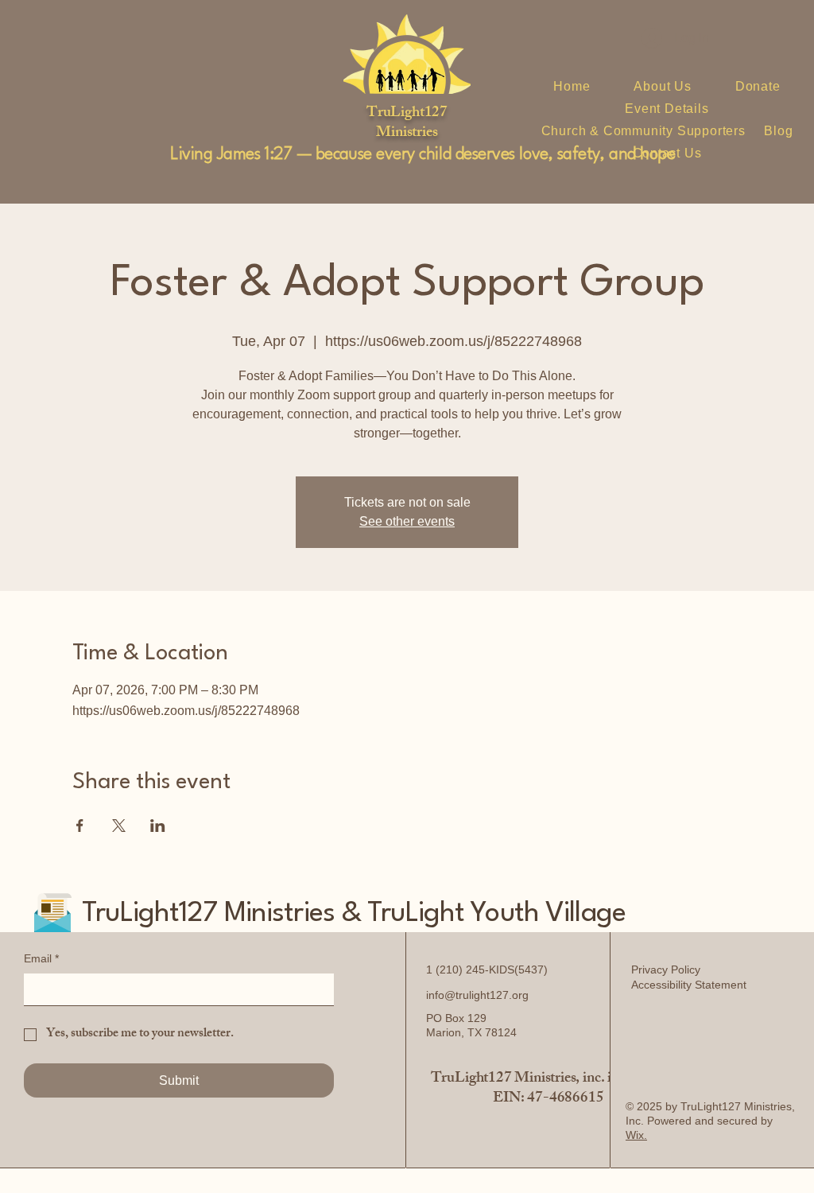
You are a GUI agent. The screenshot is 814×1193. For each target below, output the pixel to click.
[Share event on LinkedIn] (157, 825)
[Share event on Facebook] (79, 825)
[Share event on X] (118, 825)
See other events (407, 521)
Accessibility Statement (688, 984)
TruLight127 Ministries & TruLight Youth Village (354, 913)
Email (41, 958)
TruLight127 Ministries (407, 123)
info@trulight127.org (477, 995)
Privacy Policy (665, 969)
